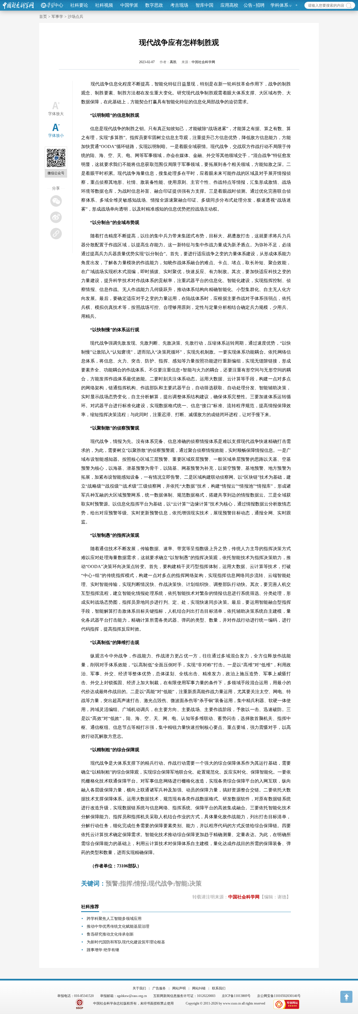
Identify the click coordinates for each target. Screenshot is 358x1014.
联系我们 (218, 988)
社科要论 (79, 5)
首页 (43, 17)
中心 (58, 5)
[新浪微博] (56, 217)
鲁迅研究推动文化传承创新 (110, 934)
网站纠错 (199, 988)
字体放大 (56, 114)
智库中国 (204, 5)
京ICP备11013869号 (236, 996)
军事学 (57, 17)
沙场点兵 (75, 17)
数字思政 (154, 5)
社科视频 (104, 5)
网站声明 (179, 988)
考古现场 (179, 5)
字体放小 (56, 135)
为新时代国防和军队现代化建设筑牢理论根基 (126, 942)
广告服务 (159, 988)
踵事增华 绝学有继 (103, 950)
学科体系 (279, 5)
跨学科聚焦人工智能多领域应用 (114, 919)
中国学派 (129, 5)
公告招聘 (254, 5)
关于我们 (139, 988)
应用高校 (229, 5)
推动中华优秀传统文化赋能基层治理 (118, 926)
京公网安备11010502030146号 (279, 996)
